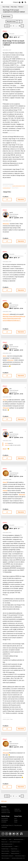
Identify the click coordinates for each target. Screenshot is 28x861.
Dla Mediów (3, 822)
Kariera (15, 822)
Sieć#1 (10, 839)
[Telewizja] (11, 21)
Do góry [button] (5, 801)
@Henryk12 (6, 223)
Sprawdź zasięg (17, 810)
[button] (25, 33)
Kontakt (15, 820)
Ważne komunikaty (5, 851)
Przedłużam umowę (5, 810)
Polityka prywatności (15, 853)
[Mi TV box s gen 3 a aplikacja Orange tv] (18, 21)
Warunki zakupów (5, 853)
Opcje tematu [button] (6, 16)
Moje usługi (14, 6)
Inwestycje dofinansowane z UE (18, 858)
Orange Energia (14, 848)
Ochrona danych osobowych (7, 855)
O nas (15, 818)
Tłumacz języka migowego (6, 846)
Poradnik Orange (4, 848)
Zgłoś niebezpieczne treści (6, 844)
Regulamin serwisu (15, 851)
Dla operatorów (4, 818)
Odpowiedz (21, 199)
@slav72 (5, 399)
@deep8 (5, 490)
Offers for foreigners (5, 858)
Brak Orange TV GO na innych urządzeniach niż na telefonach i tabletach (14, 43)
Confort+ (16, 846)
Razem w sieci (4, 841)
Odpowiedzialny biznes (18, 839)
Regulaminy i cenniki (5, 812)
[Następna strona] (22, 26)
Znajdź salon (17, 809)
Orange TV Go (7, 191)
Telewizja (20, 6)
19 (19, 25)
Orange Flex (3, 839)
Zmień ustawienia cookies (15, 841)
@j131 (4, 356)
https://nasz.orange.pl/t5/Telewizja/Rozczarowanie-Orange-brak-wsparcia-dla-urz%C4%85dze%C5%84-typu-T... (14, 318)
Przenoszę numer (5, 809)
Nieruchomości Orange (20, 855)
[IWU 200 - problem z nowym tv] (20, 21)
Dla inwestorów (4, 820)
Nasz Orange (6, 6)
